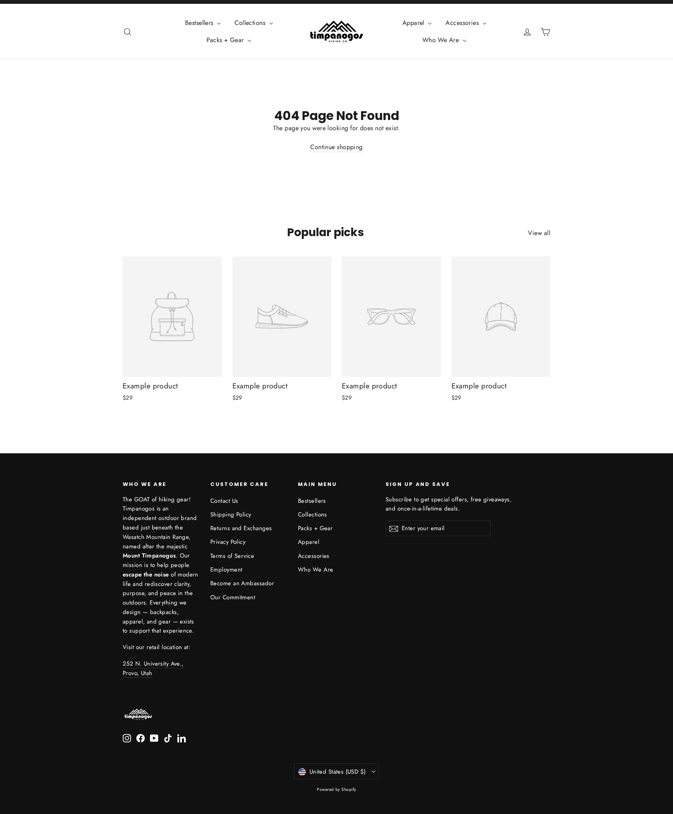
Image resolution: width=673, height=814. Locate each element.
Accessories (463, 22)
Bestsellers (200, 22)
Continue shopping (336, 147)
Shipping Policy (230, 514)
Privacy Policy (227, 542)
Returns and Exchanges (241, 528)
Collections (250, 22)
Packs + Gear (226, 40)
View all (539, 233)
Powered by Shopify (336, 789)
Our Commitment (232, 597)
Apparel (414, 22)
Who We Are (441, 40)
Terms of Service (232, 556)
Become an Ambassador (242, 583)
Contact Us (224, 500)
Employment (226, 569)
